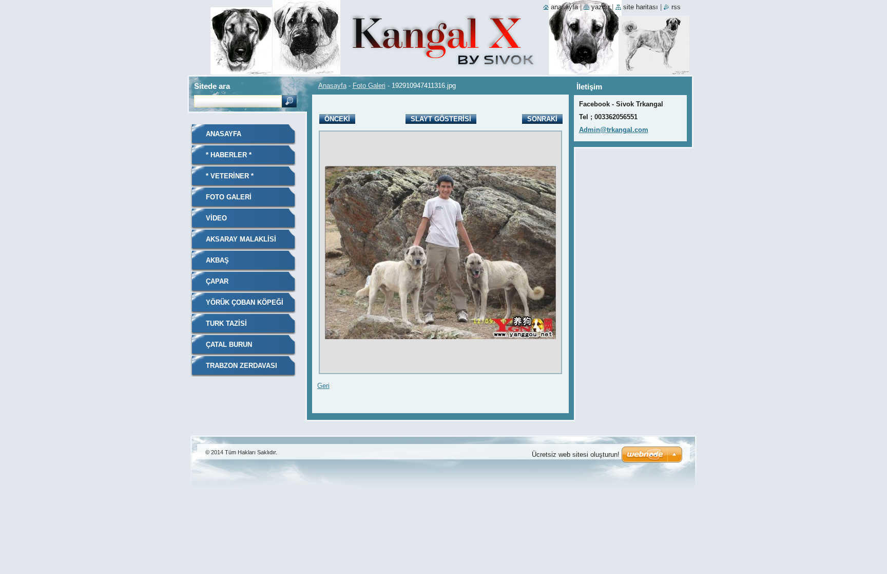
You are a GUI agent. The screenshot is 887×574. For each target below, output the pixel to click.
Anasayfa (332, 85)
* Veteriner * (230, 176)
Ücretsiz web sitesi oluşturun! (576, 454)
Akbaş (217, 260)
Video (216, 218)
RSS (676, 7)
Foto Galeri (369, 85)
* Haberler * (229, 155)
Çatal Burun (229, 344)
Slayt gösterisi (441, 119)
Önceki (337, 119)
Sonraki (542, 119)
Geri (323, 386)
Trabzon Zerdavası (241, 365)
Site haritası (640, 7)
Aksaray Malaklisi (241, 239)
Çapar (217, 281)
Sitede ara (212, 86)
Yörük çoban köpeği (244, 302)
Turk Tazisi (226, 323)
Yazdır (600, 7)
